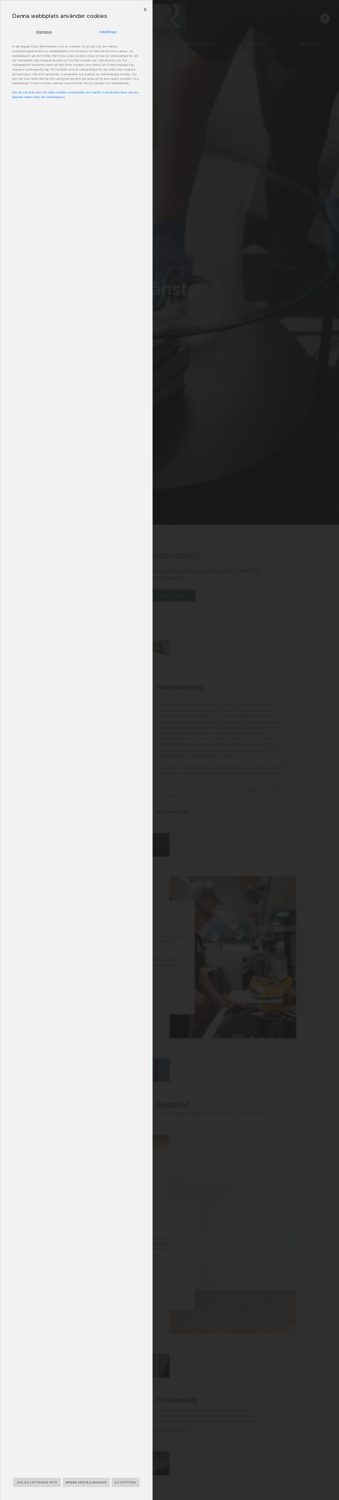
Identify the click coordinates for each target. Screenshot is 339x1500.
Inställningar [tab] (108, 32)
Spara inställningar (86, 1482)
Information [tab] (44, 32)
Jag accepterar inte (37, 1482)
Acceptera (125, 1482)
